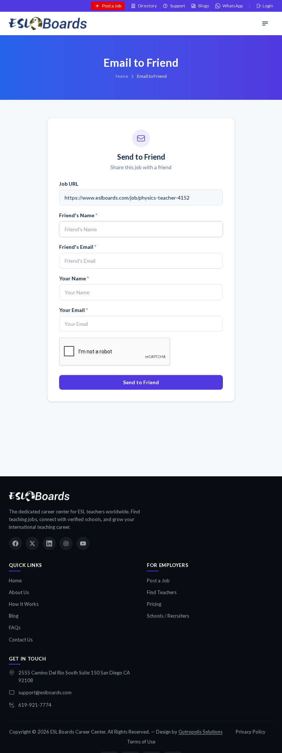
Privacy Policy (250, 732)
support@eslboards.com (45, 692)
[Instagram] (66, 543)
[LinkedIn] (49, 543)
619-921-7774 (34, 705)
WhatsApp (233, 5)
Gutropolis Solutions (200, 732)
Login (268, 5)
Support (177, 5)
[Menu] (265, 23)
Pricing (154, 604)
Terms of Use (141, 742)
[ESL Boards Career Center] (39, 496)
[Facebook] (15, 543)
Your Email (73, 310)
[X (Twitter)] (32, 543)
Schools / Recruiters (168, 616)
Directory (147, 5)
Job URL (68, 184)
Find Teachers (162, 592)
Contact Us (21, 640)
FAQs (15, 627)
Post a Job (111, 5)
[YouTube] (83, 543)
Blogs (203, 5)
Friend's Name (78, 215)
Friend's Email (77, 247)
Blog (13, 616)
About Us (19, 592)
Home (122, 76)
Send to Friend (141, 382)
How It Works (24, 604)
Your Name (74, 278)
